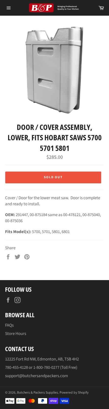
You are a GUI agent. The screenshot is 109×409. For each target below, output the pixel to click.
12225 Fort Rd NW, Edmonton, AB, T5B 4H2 (42, 359)
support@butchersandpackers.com (36, 376)
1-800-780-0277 (46, 368)
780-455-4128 (16, 368)
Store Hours (15, 334)
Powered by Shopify (74, 392)
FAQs (9, 325)
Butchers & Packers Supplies (37, 392)
